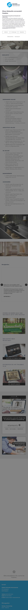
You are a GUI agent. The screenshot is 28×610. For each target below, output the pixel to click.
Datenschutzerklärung (11, 26)
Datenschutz (10, 36)
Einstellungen (13, 32)
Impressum (17, 36)
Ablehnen (6, 32)
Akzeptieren (22, 32)
